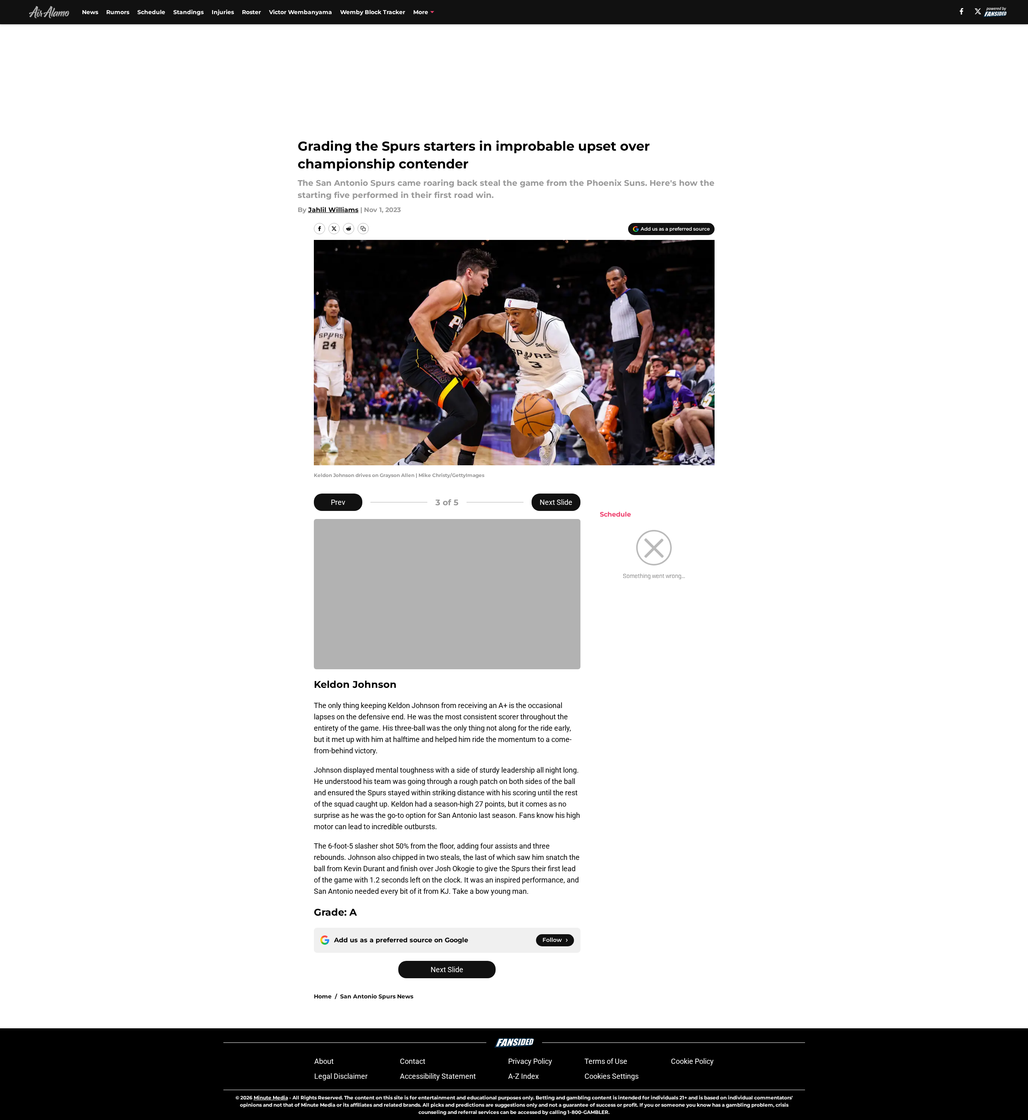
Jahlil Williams (333, 210)
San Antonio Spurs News (376, 996)
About (324, 1061)
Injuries (223, 12)
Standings (188, 12)
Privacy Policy (530, 1061)
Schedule (151, 12)
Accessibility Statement (438, 1076)
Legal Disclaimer (341, 1076)
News (90, 12)
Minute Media (271, 1098)
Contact (412, 1061)
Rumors (117, 12)
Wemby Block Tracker (372, 12)
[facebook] (961, 11)
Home (323, 996)
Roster (251, 12)
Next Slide (556, 502)
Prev (338, 502)
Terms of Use (605, 1061)
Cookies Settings (611, 1076)
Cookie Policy (692, 1061)
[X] (978, 11)
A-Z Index (523, 1076)
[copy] (363, 228)
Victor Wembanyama (300, 12)
